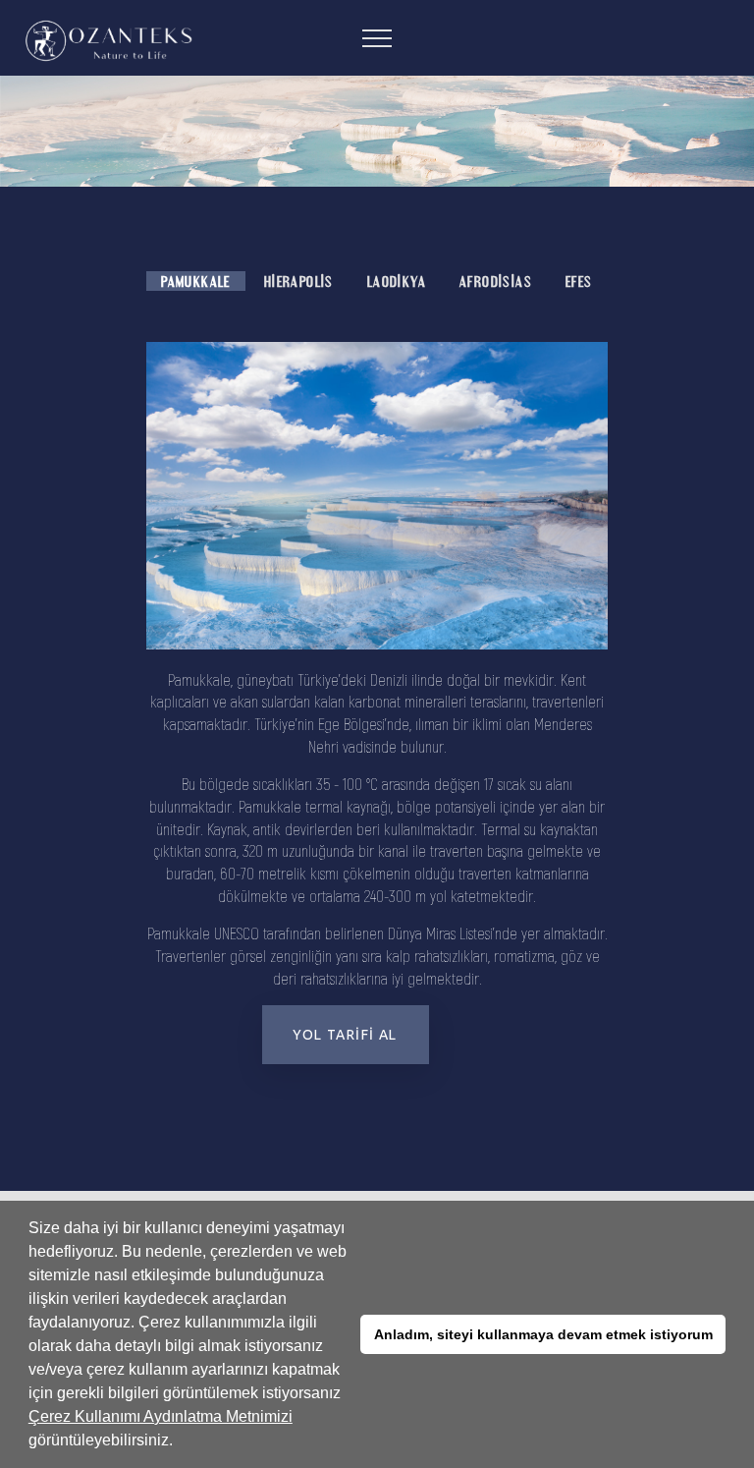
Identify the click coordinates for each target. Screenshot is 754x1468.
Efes (579, 281)
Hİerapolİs (299, 281)
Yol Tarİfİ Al (345, 1035)
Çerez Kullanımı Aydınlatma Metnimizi (160, 1416)
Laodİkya (396, 281)
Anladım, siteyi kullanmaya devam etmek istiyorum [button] (543, 1334)
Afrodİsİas (495, 281)
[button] (180, 1442)
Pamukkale (196, 281)
